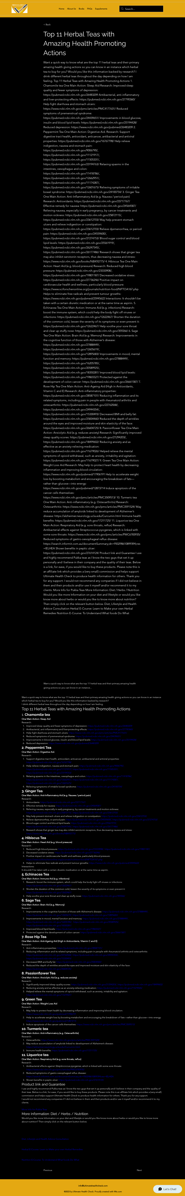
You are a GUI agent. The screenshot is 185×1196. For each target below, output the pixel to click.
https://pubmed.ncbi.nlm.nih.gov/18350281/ (71, 372)
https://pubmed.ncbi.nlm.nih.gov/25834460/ (71, 418)
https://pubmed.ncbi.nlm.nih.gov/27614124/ (71, 553)
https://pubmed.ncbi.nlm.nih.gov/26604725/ (71, 428)
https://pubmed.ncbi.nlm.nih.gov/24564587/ (108, 206)
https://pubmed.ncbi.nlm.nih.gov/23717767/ (102, 201)
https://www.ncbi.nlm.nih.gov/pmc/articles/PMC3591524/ (99, 506)
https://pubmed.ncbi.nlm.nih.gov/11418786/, (71, 173)
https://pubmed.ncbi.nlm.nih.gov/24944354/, (71, 409)
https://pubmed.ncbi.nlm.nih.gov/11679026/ (71, 451)
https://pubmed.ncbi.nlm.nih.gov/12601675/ (71, 187)
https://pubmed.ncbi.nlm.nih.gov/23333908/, (84, 270)
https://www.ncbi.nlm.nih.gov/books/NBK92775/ (74, 261)
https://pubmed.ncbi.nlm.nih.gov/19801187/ (71, 275)
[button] (53, 24)
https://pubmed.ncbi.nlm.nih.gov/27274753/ (71, 238)
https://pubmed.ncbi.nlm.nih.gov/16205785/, (71, 363)
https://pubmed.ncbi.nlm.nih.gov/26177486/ (71, 252)
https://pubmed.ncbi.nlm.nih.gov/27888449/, (71, 344)
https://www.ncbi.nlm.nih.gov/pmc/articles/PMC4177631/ (79, 108)
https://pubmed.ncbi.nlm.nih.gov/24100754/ (94, 192)
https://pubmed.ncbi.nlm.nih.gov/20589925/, (71, 368)
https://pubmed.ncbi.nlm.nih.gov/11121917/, (71, 155)
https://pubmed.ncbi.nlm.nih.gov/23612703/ (71, 219)
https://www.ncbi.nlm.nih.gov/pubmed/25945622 (74, 298)
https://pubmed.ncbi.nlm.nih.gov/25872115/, (93, 215)
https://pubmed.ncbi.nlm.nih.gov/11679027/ (71, 460)
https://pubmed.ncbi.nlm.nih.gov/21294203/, (98, 437)
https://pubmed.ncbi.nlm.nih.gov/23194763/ (71, 164)
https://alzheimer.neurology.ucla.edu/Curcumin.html (87, 516)
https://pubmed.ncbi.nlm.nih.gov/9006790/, (70, 150)
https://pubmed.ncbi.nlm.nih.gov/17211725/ (83, 520)
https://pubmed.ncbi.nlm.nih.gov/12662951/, (71, 178)
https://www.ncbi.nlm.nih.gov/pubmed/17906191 (74, 474)
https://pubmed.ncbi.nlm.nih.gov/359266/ (101, 331)
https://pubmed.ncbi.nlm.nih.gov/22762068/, (90, 405)
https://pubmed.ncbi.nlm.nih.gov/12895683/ (71, 354)
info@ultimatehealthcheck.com (93, 1185)
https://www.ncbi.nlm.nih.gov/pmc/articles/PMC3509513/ (79, 497)
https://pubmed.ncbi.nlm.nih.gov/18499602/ (71, 442)
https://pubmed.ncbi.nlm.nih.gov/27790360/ (107, 99)
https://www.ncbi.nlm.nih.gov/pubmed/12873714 (74, 488)
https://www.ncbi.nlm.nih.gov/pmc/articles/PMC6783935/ (104, 534)
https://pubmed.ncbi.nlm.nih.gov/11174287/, (71, 182)
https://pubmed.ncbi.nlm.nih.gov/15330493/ (71, 414)
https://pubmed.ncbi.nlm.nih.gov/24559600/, (78, 233)
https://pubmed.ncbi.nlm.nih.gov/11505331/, (71, 159)
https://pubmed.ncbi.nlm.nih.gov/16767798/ (86, 141)
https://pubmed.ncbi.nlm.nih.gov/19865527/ (71, 377)
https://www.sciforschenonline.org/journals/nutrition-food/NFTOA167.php (90, 289)
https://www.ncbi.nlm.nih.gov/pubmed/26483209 (102, 127)
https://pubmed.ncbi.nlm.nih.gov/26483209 (70, 94)
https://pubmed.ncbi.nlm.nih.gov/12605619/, (71, 349)
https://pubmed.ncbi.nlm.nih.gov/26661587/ (110, 381)
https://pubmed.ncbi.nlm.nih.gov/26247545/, (71, 247)
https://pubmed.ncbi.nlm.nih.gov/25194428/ (109, 122)
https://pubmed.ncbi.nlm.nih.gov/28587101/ (71, 395)
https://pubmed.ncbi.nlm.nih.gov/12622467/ (85, 317)
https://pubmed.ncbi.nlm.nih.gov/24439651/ (71, 118)
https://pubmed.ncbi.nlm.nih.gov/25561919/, (86, 243)
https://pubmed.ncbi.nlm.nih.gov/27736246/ (71, 280)
